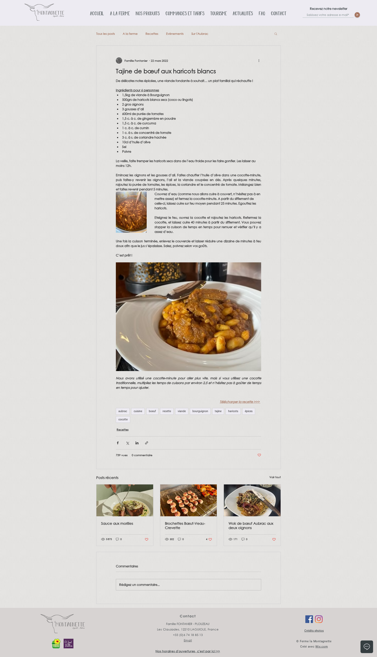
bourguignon (200, 411)
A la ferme (130, 33)
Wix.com (321, 646)
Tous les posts (105, 33)
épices (249, 411)
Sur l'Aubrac (199, 33)
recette (167, 411)
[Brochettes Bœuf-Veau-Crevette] (188, 500)
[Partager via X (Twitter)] (127, 443)
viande (182, 411)
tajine (218, 411)
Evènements (175, 33)
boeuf (152, 411)
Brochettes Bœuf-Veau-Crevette (185, 525)
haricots (233, 411)
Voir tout (275, 477)
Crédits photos (314, 630)
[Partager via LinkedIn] (137, 443)
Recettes (151, 33)
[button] (276, 33)
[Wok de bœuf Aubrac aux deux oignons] (252, 500)
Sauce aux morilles (117, 523)
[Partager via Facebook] (118, 443)
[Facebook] (309, 619)
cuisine (138, 411)
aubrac (122, 411)
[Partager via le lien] (146, 443)
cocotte (123, 419)
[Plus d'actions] (258, 60)
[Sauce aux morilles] (124, 500)
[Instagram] (319, 619)
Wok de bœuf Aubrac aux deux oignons (251, 525)
